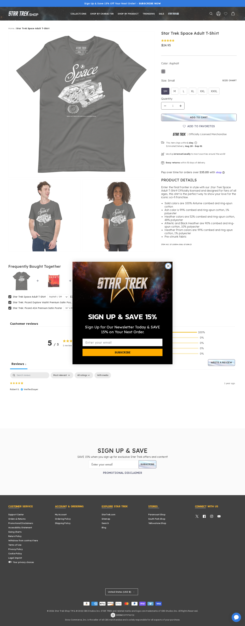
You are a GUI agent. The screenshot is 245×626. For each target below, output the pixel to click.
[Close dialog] (168, 266)
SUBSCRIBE (122, 352)
